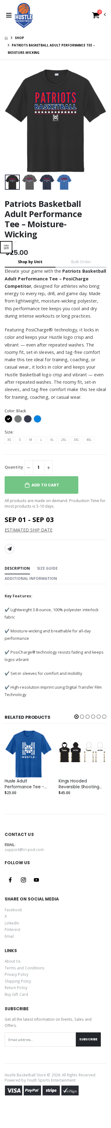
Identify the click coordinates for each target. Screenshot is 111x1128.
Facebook (13, 909)
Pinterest (13, 929)
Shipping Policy (18, 981)
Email (9, 936)
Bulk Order (81, 261)
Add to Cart (45, 485)
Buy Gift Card (16, 994)
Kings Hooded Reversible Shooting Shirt (79, 784)
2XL (63, 439)
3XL (76, 439)
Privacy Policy (16, 974)
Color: (15, 411)
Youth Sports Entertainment (51, 1080)
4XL (89, 439)
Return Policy (16, 987)
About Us (13, 961)
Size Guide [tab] (47, 568)
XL (52, 439)
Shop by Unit (30, 261)
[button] (99, 16)
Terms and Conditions (24, 967)
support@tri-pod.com (24, 849)
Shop (19, 38)
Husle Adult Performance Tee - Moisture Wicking (24, 784)
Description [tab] (17, 568)
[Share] (9, 549)
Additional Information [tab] (31, 578)
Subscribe (88, 1039)
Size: (9, 432)
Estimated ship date (28, 530)
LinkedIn (12, 922)
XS (9, 439)
